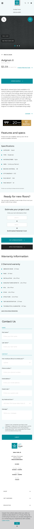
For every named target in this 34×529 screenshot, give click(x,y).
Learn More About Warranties (9, 311)
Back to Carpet (8, 54)
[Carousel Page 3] (19, 45)
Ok (17, 523)
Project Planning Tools (24, 67)
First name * (5, 332)
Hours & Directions (17, 459)
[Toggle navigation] (2, 3)
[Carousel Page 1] (15, 46)
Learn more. (6, 520)
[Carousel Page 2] (17, 45)
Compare (27, 113)
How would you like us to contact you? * (13, 358)
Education (7, 505)
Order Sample (15, 81)
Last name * (5, 342)
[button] (25, 3)
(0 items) (31, 3)
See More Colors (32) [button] (8, 41)
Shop (5, 491)
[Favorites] (28, 3)
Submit (17, 437)
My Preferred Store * (7, 399)
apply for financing (15, 247)
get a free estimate (15, 240)
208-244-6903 (17, 12)
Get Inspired (7, 498)
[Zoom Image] (3, 19)
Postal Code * (5, 389)
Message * (5, 409)
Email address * (6, 378)
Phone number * (6, 368)
